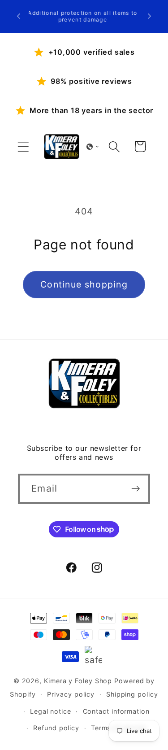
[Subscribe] (135, 489)
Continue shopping (84, 284)
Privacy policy (71, 694)
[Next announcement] (149, 16)
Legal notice (50, 711)
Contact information (116, 711)
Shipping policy (132, 694)
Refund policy (56, 728)
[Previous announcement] (19, 16)
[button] (23, 146)
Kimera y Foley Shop (78, 681)
